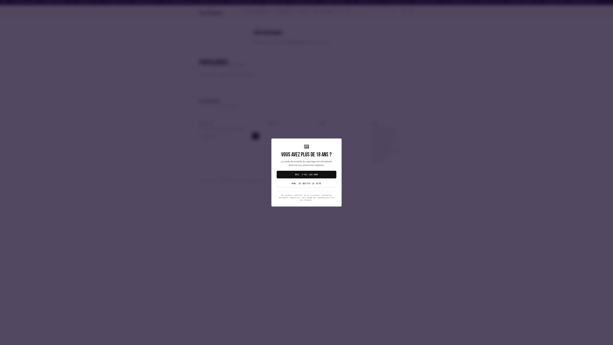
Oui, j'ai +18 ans (306, 174)
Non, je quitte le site (306, 183)
